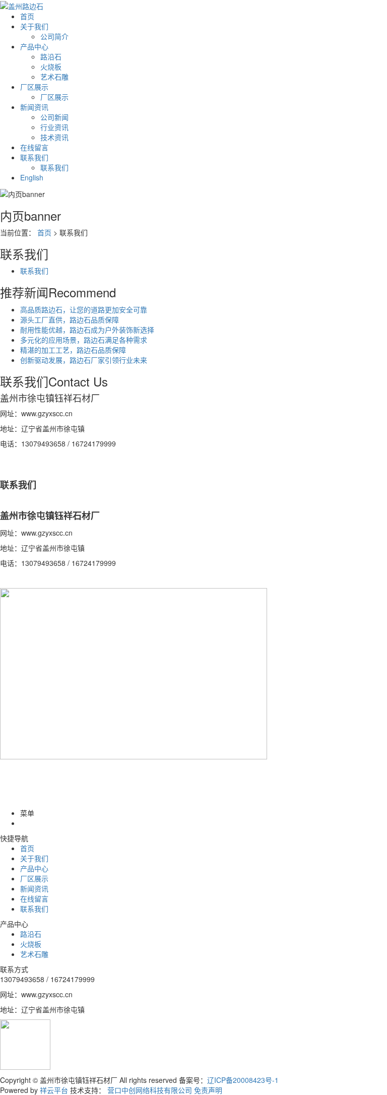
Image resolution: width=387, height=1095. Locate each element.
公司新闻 (54, 117)
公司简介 (54, 36)
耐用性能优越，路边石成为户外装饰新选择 (87, 330)
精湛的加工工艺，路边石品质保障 (73, 350)
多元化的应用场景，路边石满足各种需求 (83, 340)
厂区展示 (34, 87)
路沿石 (50, 56)
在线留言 (34, 147)
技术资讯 (54, 137)
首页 (27, 16)
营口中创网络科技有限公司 (149, 1090)
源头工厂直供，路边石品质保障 (69, 319)
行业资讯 (54, 127)
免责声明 (208, 1090)
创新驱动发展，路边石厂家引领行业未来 (83, 360)
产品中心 (34, 46)
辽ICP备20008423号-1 (243, 1080)
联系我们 (34, 157)
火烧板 (50, 66)
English (31, 177)
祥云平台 (54, 1090)
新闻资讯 (34, 107)
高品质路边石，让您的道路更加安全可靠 (83, 309)
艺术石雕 (54, 77)
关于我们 (34, 26)
